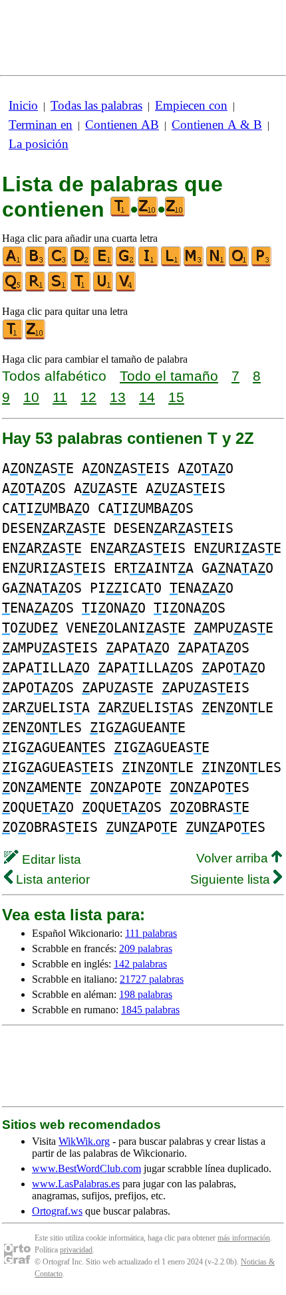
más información (243, 1238)
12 (88, 397)
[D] (81, 263)
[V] (126, 288)
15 (176, 397)
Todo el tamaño (169, 375)
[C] (58, 263)
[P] (262, 263)
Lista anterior (51, 879)
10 (31, 397)
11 (60, 397)
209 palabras (145, 948)
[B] (36, 263)
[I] (149, 263)
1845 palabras (150, 1009)
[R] (36, 288)
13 (118, 397)
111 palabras (151, 933)
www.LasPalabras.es (76, 1183)
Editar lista (50, 859)
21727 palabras (152, 979)
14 (147, 397)
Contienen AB (122, 125)
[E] (103, 263)
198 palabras (145, 994)
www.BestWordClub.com (86, 1168)
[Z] (36, 336)
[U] (103, 288)
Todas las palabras (96, 105)
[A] (13, 263)
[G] (126, 263)
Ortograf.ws (57, 1211)
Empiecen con (191, 105)
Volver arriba (233, 858)
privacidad (76, 1249)
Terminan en (40, 125)
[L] (171, 263)
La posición (39, 144)
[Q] (13, 288)
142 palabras (140, 963)
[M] (194, 263)
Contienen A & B (217, 125)
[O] (239, 263)
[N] (217, 263)
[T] (81, 288)
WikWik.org (84, 1141)
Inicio (23, 105)
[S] (58, 288)
